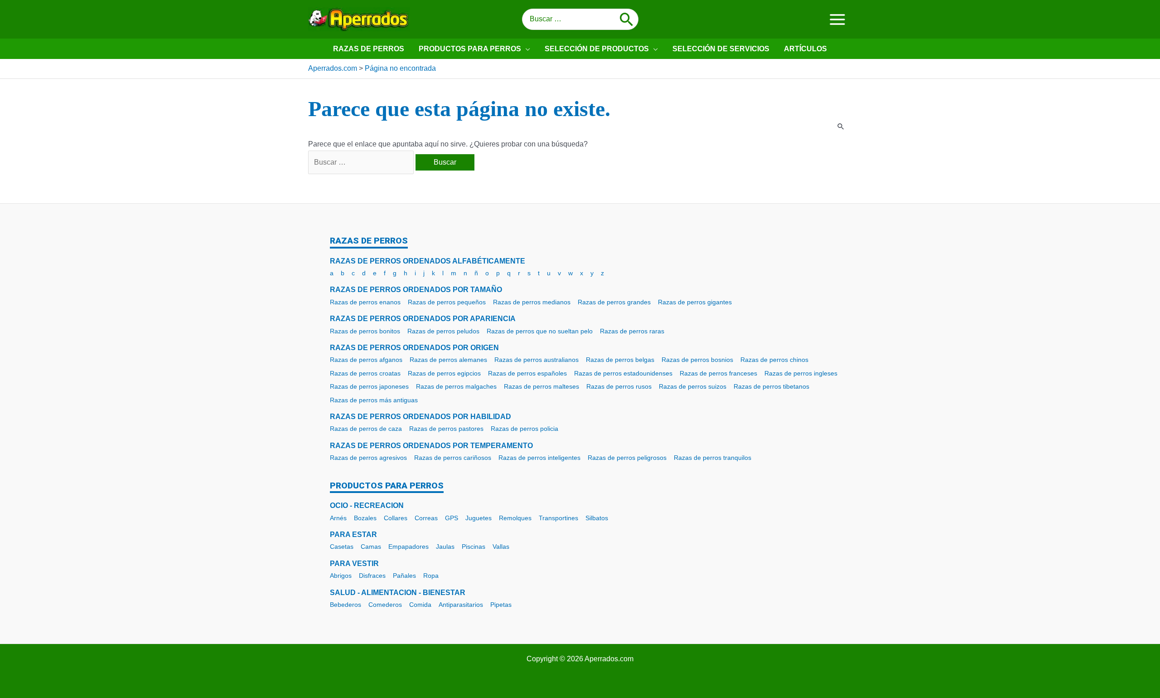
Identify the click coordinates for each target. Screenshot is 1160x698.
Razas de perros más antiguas (374, 400)
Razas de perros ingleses (800, 373)
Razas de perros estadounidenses (623, 373)
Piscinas (473, 546)
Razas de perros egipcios (444, 373)
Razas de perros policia (524, 428)
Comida (420, 604)
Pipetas (501, 604)
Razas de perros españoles (527, 373)
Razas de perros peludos (443, 331)
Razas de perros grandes (614, 302)
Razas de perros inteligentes (539, 457)
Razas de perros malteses (541, 386)
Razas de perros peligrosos (627, 457)
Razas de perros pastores (446, 428)
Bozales (365, 518)
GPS (451, 518)
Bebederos (345, 604)
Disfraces (372, 575)
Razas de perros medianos (531, 302)
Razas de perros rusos (619, 386)
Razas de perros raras (632, 331)
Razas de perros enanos (365, 302)
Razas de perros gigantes (695, 302)
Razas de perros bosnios (697, 359)
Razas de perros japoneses (369, 386)
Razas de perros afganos (366, 359)
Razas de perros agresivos (368, 457)
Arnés (338, 518)
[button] (525, 49)
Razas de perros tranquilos (712, 457)
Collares (395, 518)
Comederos (385, 604)
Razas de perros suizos (692, 386)
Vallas (501, 546)
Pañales (404, 575)
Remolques (515, 518)
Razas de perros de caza (366, 428)
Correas (426, 518)
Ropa (431, 575)
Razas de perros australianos (536, 359)
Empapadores (408, 546)
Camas (371, 546)
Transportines (558, 518)
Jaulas (445, 546)
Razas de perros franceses (718, 373)
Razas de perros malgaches (456, 386)
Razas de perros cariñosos (452, 457)
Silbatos (596, 518)
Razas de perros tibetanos (771, 386)
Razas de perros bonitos (365, 331)
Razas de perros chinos (774, 359)
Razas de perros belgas (620, 359)
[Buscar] (627, 19)
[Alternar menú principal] (837, 19)
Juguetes (478, 518)
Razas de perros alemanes (448, 359)
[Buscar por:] (362, 162)
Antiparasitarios (461, 604)
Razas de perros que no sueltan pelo (540, 331)
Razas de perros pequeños (447, 302)
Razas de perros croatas (365, 373)
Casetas (341, 546)
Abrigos (341, 575)
